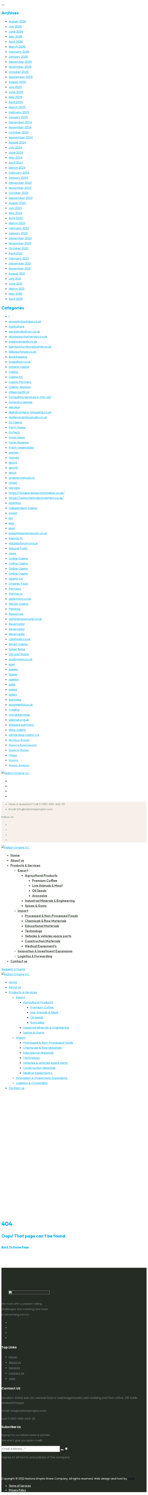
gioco (12, 473)
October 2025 (19, 72)
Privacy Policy (17, 1490)
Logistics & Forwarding (35, 956)
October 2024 (19, 132)
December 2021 (20, 263)
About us (17, 860)
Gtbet (13, 483)
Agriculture (16, 326)
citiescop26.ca (19, 392)
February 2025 (19, 112)
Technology (33, 931)
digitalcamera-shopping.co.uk (30, 412)
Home (15, 855)
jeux (11, 523)
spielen (14, 679)
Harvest (14, 488)
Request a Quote (13, 969)
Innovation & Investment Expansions (45, 951)
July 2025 (15, 87)
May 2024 (15, 158)
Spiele (13, 674)
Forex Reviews (19, 442)
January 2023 (18, 233)
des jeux (14, 407)
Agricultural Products (41, 875)
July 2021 (15, 279)
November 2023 (20, 188)
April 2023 (16, 218)
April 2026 (16, 42)
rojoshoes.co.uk (19, 639)
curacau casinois (20, 402)
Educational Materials (42, 926)
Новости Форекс (19, 750)
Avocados (39, 896)
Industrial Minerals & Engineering (50, 901)
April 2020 (16, 299)
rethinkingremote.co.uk (25, 619)
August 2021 (17, 274)
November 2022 (20, 243)
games (13, 453)
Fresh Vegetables (21, 448)
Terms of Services (20, 1485)
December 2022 (20, 238)
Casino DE (16, 377)
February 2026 (19, 52)
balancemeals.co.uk (23, 342)
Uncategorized (19, 715)
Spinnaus (15, 700)
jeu (11, 518)
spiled (13, 690)
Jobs (12, 1378)
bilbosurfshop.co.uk (22, 352)
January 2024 (18, 178)
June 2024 (16, 153)
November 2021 (20, 269)
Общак (13, 755)
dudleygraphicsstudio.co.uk (28, 417)
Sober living (17, 649)
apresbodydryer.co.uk (24, 332)
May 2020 (15, 294)
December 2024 (20, 122)
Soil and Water (19, 654)
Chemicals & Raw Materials (45, 921)
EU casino (15, 422)
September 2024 (21, 137)
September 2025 (21, 77)
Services (14, 1368)
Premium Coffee (44, 880)
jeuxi (12, 528)
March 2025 (17, 107)
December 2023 (20, 183)
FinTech (14, 432)
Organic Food (18, 584)
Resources (16, 614)
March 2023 (17, 223)
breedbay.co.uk (20, 362)
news (12, 553)
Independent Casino (23, 508)
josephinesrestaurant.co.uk (28, 533)
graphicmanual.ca (21, 478)
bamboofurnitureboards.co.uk (30, 347)
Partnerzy (16, 594)
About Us (15, 1362)
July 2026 (15, 26)
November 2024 (20, 127)
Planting (14, 609)
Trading (14, 710)
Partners (15, 589)
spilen (13, 695)
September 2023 (20, 198)
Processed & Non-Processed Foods (51, 916)
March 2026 (17, 47)
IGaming (15, 503)
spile (12, 684)
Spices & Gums (36, 906)
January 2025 (18, 117)
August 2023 (17, 203)
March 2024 (17, 168)
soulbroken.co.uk (20, 659)
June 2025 (16, 92)
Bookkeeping (18, 357)
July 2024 (15, 148)
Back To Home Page (15, 1247)
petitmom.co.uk (20, 599)
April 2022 (16, 253)
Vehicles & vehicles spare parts (48, 936)
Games (14, 458)
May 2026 (15, 37)
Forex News (17, 437)
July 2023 (15, 208)
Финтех (13, 760)
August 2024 (17, 142)
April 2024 (16, 163)
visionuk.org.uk (19, 720)
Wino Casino (17, 730)
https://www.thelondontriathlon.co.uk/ (36, 498)
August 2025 (17, 82)
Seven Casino (18, 644)
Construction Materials (42, 941)
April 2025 (16, 102)
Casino (13, 372)
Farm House (17, 427)
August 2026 (17, 21)
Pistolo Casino (18, 604)
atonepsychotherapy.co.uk (28, 337)
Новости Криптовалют (23, 745)
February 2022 (19, 258)
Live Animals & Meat (47, 885)
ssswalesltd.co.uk (21, 705)
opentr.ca (16, 579)
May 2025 (15, 97)
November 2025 (20, 67)
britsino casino (19, 367)
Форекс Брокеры (19, 765)
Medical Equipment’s (40, 946)
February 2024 (19, 173)
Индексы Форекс (19, 740)
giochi (13, 463)
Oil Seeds (39, 891)
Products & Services (25, 865)
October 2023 (18, 193)
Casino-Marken (20, 387)
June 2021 (15, 284)
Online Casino (18, 558)
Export (23, 870)
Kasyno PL (16, 538)
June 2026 (16, 32)
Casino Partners (20, 382)
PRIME (131, 1478)
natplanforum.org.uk (23, 543)
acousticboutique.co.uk (25, 321)
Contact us (18, 961)
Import (23, 911)
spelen (13, 669)
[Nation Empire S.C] (15, 773)
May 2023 (15, 213)
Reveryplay (17, 624)
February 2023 (19, 228)
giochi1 (13, 468)
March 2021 (17, 289)
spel (12, 664)
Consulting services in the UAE (30, 397)
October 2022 (18, 248)
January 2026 (18, 57)
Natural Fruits (18, 548)
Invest (13, 513)
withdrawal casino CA (24, 735)
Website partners (21, 725)
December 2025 (20, 62)
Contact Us (16, 1373)
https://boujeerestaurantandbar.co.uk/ (37, 493)
